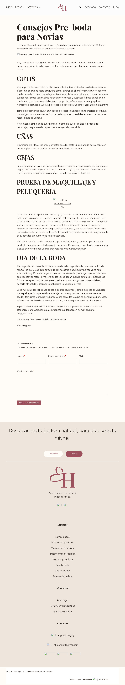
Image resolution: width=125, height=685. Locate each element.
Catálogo (90, 7)
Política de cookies (62, 611)
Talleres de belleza (63, 576)
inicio (9, 7)
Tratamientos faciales (62, 548)
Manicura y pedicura (62, 559)
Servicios (32, 7)
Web (81, 356)
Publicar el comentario (29, 403)
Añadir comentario (25, 371)
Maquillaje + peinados (62, 542)
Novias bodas (62, 537)
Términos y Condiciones (62, 606)
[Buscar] (80, 7)
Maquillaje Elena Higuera (63, 54)
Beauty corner (62, 570)
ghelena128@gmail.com (66, 645)
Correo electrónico (57, 356)
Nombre (21, 356)
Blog (116, 7)
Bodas (18, 7)
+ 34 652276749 (66, 635)
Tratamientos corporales (62, 553)
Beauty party (62, 565)
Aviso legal (62, 600)
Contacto (104, 7)
